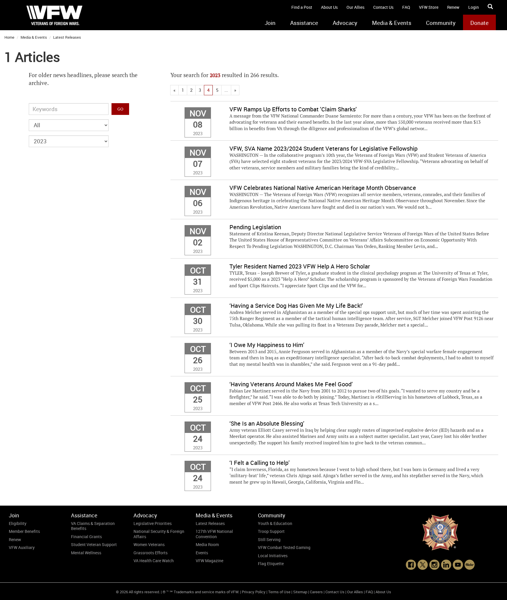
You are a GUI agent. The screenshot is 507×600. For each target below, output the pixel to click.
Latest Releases (67, 37)
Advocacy (345, 23)
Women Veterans (149, 544)
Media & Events (391, 23)
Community (441, 23)
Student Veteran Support (94, 544)
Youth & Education (275, 523)
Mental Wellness (86, 552)
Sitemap (300, 591)
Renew (453, 7)
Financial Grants (86, 536)
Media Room (207, 544)
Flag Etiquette (271, 563)
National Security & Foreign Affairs (158, 533)
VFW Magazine (209, 560)
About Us (329, 7)
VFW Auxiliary (22, 547)
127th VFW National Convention (214, 533)
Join (270, 23)
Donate (479, 23)
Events (202, 552)
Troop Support (271, 531)
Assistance (304, 23)
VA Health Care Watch (153, 560)
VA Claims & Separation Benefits (93, 526)
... (226, 90)
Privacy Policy (254, 591)
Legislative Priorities (152, 523)
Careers (316, 591)
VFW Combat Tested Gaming (284, 547)
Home (9, 37)
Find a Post (301, 7)
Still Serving (269, 539)
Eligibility (17, 523)
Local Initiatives (273, 555)
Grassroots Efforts (150, 552)
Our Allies (355, 7)
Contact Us (383, 7)
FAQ (406, 7)
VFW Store (428, 7)
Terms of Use (279, 591)
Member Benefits (24, 531)
